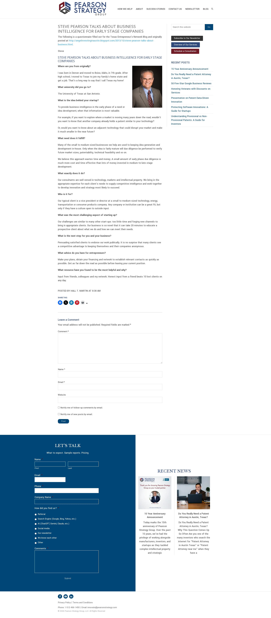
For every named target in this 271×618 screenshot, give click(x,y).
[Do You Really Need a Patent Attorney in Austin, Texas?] (193, 492)
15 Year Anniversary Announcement (189, 69)
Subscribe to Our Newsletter (187, 38)
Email (61, 382)
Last (70, 468)
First (37, 468)
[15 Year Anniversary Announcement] (154, 492)
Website (62, 394)
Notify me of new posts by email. (76, 414)
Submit (68, 578)
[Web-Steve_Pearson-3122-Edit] (147, 87)
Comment (63, 331)
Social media (44, 528)
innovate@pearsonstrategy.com (102, 607)
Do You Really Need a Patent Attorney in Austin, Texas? (193, 515)
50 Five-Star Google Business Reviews (191, 83)
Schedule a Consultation (185, 51)
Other (40, 542)
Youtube (66, 596)
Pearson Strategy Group (82, 9)
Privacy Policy (64, 602)
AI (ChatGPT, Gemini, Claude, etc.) (53, 523)
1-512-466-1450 (72, 607)
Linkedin (71, 596)
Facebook (60, 596)
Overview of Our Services (185, 44)
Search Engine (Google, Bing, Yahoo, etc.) (57, 518)
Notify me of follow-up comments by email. (81, 407)
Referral (41, 514)
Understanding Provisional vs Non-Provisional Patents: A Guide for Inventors (189, 120)
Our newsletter (45, 533)
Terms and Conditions (83, 602)
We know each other (47, 537)
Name (61, 369)
